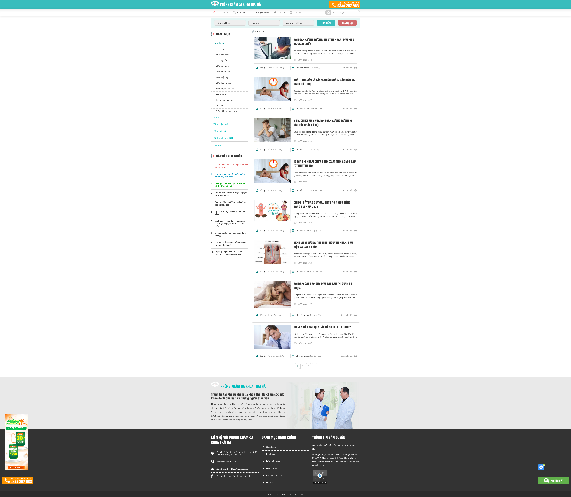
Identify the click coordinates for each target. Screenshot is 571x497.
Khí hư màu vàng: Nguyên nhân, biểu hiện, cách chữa (230, 175)
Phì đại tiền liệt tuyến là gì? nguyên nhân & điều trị (231, 194)
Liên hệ (297, 12)
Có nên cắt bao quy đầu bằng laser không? (322, 327)
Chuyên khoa (262, 12)
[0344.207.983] (17, 480)
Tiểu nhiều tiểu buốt (225, 100)
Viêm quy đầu (222, 66)
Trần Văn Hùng (275, 108)
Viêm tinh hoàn (223, 71)
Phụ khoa (218, 117)
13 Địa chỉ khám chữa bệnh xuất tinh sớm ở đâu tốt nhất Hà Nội (325, 163)
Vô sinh (219, 105)
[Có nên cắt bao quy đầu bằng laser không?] (272, 337)
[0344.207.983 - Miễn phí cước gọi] (344, 4)
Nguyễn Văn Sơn (276, 356)
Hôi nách (218, 144)
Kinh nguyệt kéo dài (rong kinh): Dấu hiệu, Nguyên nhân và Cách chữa (230, 223)
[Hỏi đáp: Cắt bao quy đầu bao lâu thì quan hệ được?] (272, 294)
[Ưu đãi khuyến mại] (16, 469)
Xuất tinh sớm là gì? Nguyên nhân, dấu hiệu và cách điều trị (324, 81)
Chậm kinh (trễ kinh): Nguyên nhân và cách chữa (231, 166)
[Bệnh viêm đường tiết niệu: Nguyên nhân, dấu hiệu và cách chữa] (272, 252)
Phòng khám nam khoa (226, 111)
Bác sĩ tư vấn (222, 12)
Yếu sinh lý (221, 94)
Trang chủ (253, 31)
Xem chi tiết (346, 67)
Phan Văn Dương (276, 67)
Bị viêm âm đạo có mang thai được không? (230, 212)
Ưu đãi (281, 12)
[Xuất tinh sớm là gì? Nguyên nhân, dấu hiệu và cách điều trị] (272, 89)
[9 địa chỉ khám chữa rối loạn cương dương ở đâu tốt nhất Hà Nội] (272, 130)
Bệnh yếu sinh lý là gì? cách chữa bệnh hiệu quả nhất (230, 184)
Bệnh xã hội (219, 131)
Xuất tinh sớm (316, 108)
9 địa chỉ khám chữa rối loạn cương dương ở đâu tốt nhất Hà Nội (323, 122)
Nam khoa (219, 42)
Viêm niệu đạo (316, 271)
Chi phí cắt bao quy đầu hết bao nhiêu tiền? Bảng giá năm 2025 (322, 204)
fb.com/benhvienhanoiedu (239, 476)
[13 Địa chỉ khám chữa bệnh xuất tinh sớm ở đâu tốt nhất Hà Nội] (272, 171)
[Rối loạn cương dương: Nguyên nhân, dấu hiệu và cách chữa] (272, 48)
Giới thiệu (242, 12)
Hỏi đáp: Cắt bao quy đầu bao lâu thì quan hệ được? (323, 285)
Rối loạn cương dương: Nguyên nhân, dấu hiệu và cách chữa (324, 41)
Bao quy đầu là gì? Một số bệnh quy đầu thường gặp (231, 203)
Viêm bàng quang (224, 83)
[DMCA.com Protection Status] (319, 483)
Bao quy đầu (315, 230)
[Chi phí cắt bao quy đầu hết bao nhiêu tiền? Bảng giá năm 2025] (272, 211)
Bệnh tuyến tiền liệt (225, 88)
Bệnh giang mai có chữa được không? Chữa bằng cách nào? (229, 253)
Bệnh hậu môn (221, 124)
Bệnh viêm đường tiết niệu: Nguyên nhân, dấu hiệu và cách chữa (323, 244)
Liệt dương (314, 67)
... (314, 366)
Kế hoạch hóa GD (223, 138)
